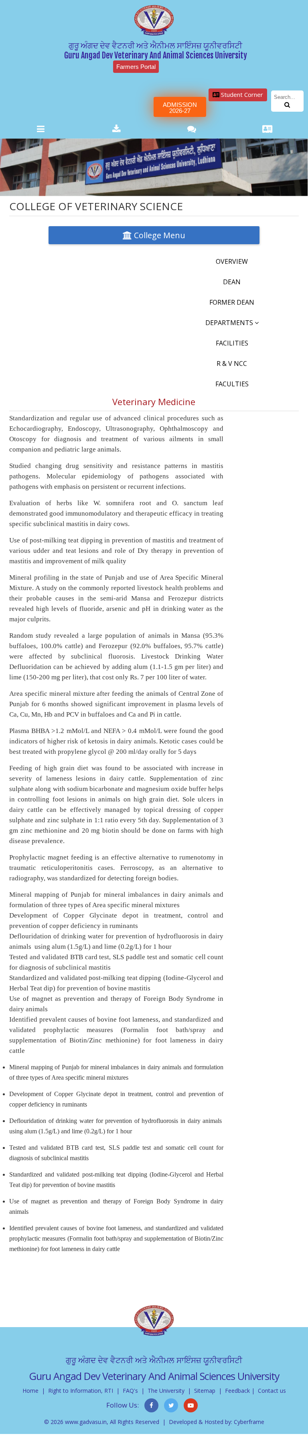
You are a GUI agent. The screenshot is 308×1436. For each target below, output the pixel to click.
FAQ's (130, 1390)
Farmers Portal (136, 66)
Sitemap (204, 1390)
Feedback (237, 1390)
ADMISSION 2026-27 (180, 107)
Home (30, 1390)
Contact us (272, 1390)
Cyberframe (249, 1422)
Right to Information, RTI (80, 1390)
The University (166, 1390)
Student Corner (241, 94)
